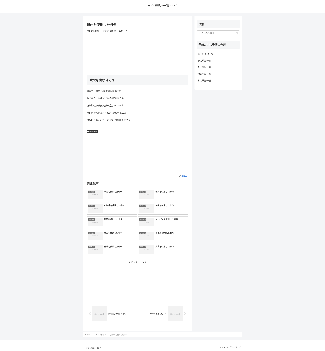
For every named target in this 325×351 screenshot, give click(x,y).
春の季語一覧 (204, 60)
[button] (237, 33)
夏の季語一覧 (204, 67)
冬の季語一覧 (204, 80)
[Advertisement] (137, 54)
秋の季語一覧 (204, 74)
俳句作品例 (93, 131)
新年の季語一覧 (206, 54)
